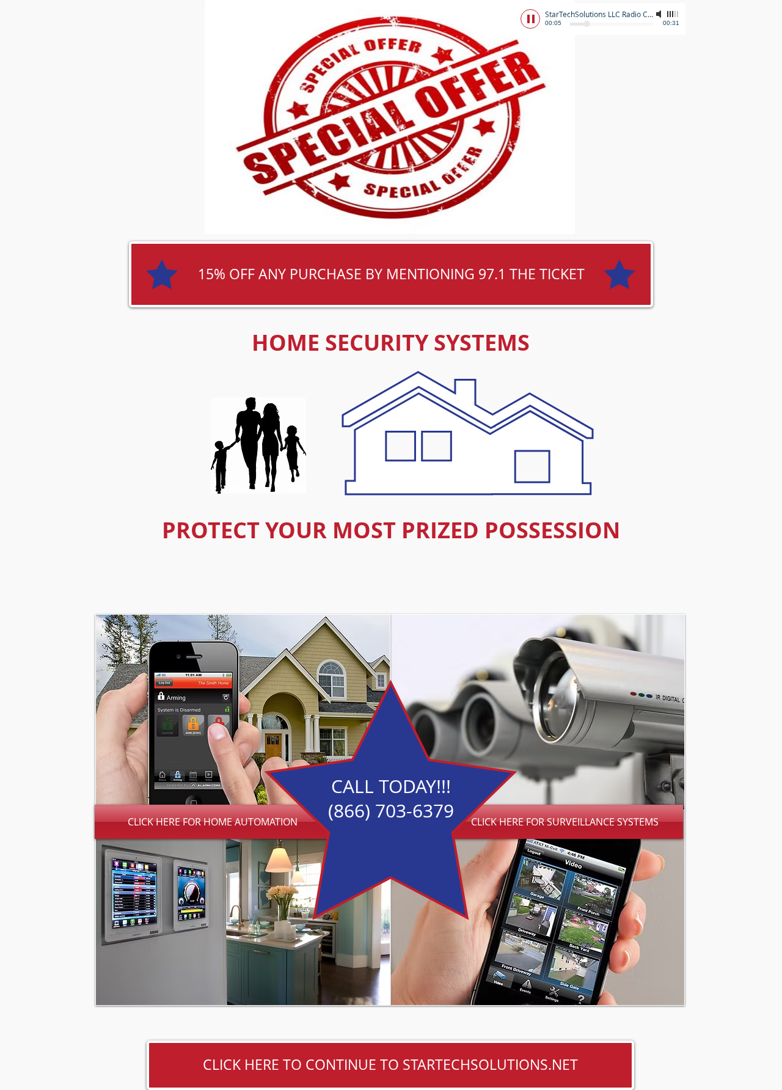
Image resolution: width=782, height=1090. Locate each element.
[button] (391, 274)
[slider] (673, 14)
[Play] (530, 19)
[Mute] (660, 14)
